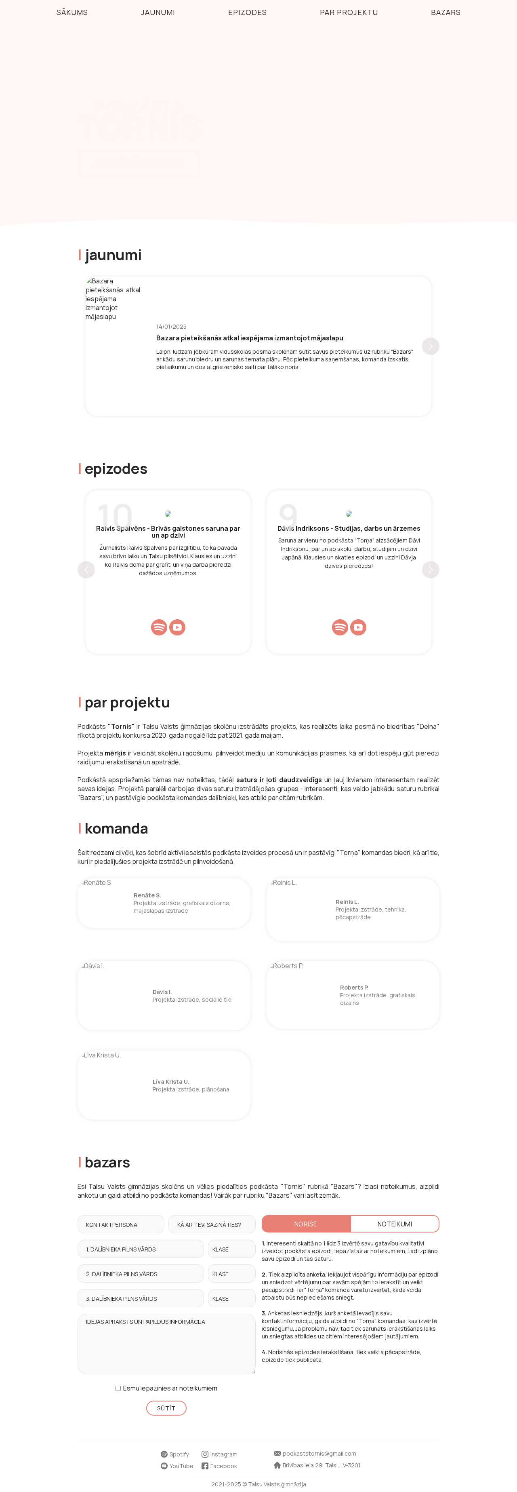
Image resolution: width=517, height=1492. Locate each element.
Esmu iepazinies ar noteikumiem (170, 1388)
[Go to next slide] (430, 346)
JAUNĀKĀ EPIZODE (138, 163)
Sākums (72, 12)
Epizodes (247, 12)
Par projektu (349, 12)
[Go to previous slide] (86, 569)
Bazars (446, 12)
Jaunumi (158, 12)
